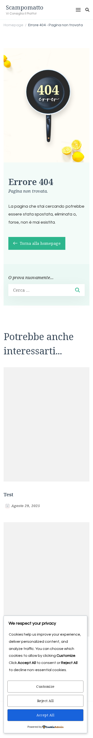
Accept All (45, 715)
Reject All (45, 700)
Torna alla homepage (40, 243)
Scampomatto (24, 7)
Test (8, 494)
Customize (45, 686)
